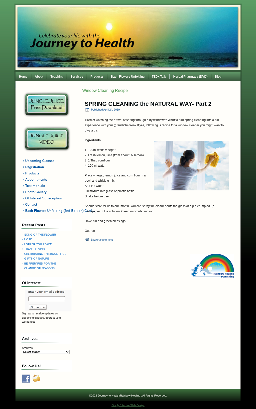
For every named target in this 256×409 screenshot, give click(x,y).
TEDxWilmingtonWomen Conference (64, 85)
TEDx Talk (159, 76)
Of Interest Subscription (43, 198)
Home (23, 76)
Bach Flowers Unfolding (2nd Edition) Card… (49, 211)
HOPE (28, 239)
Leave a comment (102, 239)
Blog (218, 76)
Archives (27, 347)
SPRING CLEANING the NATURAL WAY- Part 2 (148, 104)
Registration (34, 167)
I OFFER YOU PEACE (38, 244)
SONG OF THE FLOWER (40, 234)
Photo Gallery (35, 192)
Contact (24, 85)
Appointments (36, 179)
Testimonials (35, 186)
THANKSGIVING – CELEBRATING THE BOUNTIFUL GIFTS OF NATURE (45, 254)
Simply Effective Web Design (128, 405)
